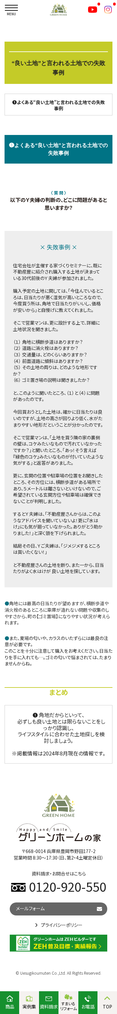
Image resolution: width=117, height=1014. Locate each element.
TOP (107, 1006)
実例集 (29, 1006)
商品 (9, 1006)
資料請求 (49, 1006)
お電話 (88, 1006)
